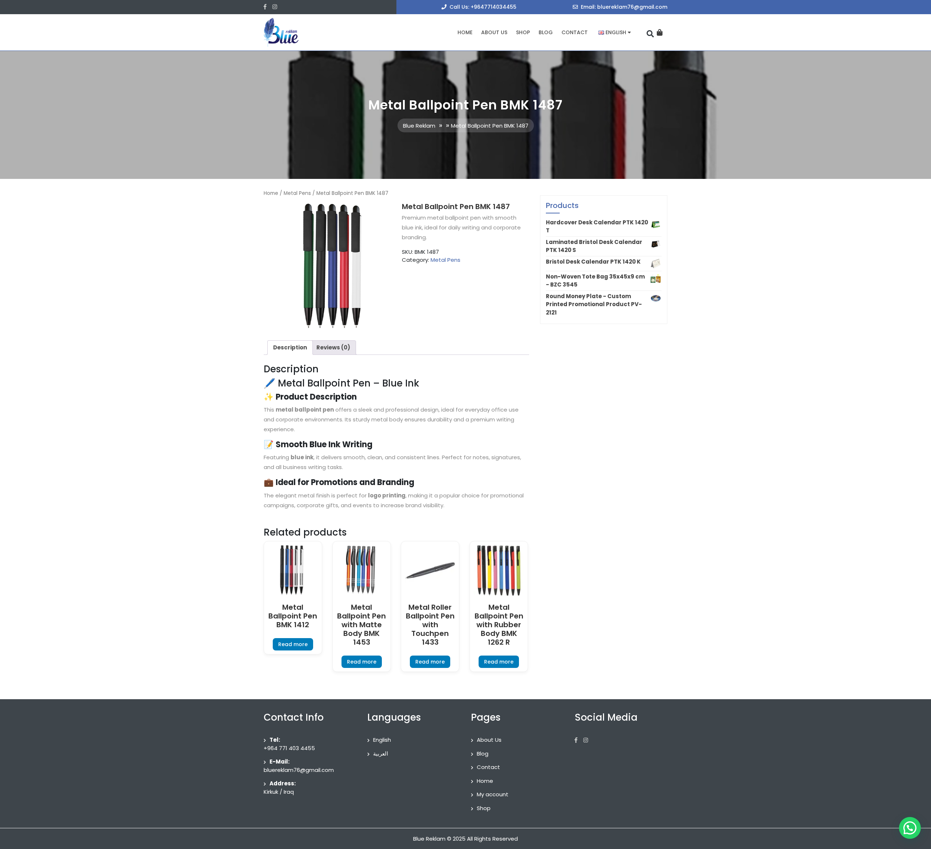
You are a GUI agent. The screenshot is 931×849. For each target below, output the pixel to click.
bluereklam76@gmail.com (299, 770)
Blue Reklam (419, 125)
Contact (575, 32)
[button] (910, 828)
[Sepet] (660, 32)
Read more (293, 644)
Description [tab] (290, 347)
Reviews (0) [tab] (333, 347)
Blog (546, 32)
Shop (523, 32)
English (382, 740)
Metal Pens (297, 193)
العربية (380, 753)
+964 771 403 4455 (289, 748)
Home (464, 32)
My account (492, 794)
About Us (494, 32)
